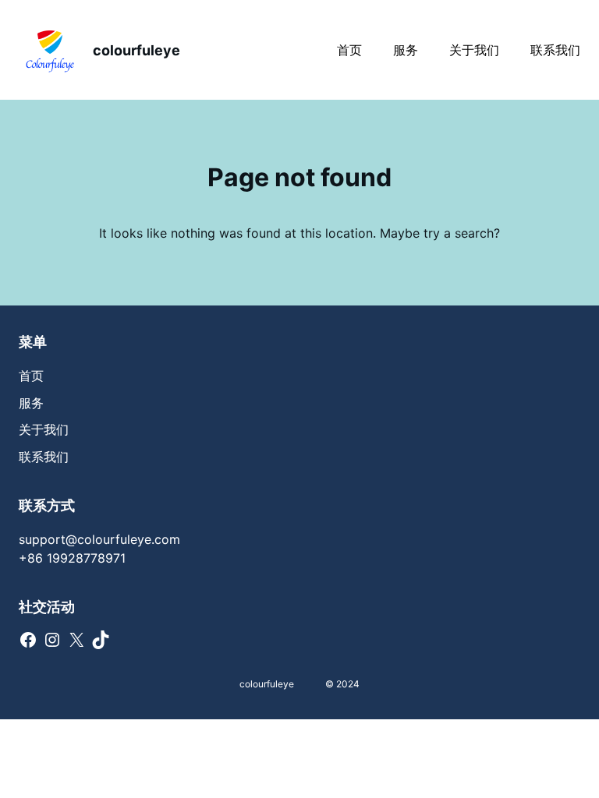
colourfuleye (136, 50)
